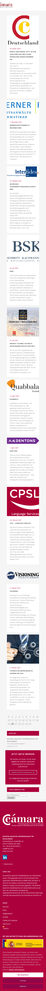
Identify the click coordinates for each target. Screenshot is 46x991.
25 (30, 723)
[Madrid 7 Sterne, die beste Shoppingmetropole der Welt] (23, 321)
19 (8, 723)
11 (12, 720)
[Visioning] (23, 575)
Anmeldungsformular (22, 772)
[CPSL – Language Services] (23, 501)
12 (16, 720)
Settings (23, 981)
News (5, 910)
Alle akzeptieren (23, 975)
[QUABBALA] (23, 386)
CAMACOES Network (10, 920)
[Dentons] (23, 441)
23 (23, 723)
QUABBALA (14, 399)
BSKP (12, 271)
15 (26, 720)
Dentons (13, 451)
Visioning (14, 591)
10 (8, 720)
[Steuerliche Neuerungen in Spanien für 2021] (23, 649)
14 (23, 720)
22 (19, 723)
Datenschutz (8, 864)
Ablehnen (23, 986)
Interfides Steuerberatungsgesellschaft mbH (23, 186)
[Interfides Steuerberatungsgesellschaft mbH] (23, 171)
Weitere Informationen (16, 970)
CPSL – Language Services (20, 523)
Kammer (6, 907)
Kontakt (5, 917)
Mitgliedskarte (7, 914)
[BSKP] (23, 249)
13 (19, 720)
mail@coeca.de (12, 746)
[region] (23, 969)
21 (16, 723)
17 (33, 720)
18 (37, 720)
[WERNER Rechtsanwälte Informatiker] (23, 109)
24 (26, 723)
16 (30, 720)
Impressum (6, 924)
